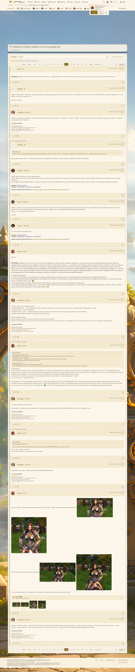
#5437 (110, 201)
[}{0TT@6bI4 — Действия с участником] (122, 112)
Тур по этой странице (94, 12)
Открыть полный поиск (117, 57)
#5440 (110, 299)
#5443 (110, 432)
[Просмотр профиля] (13, 69)
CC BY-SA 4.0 (31, 661)
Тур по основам (101, 12)
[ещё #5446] (123, 487)
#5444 (110, 464)
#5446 (110, 619)
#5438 (110, 225)
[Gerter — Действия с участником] (122, 201)
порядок (20, 186)
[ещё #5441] (123, 294)
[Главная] (16, 2)
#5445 (110, 492)
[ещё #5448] (123, 643)
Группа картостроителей (17, 126)
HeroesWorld (10, 5)
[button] (123, 2)
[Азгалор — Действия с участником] (122, 251)
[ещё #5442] (123, 337)
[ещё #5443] (123, 392)
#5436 (110, 170)
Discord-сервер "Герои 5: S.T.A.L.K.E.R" (20, 129)
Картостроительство (23, 5)
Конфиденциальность (111, 660)
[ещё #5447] (123, 613)
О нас (96, 660)
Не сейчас (106, 12)
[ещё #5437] (123, 164)
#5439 (110, 250)
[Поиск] (103, 2)
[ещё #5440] (123, 245)
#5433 (110, 88)
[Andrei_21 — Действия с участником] (122, 170)
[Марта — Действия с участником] (122, 68)
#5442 (111, 398)
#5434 (110, 111)
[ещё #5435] (123, 106)
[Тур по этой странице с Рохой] (107, 2)
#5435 (110, 144)
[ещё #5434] (123, 82)
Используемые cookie (123, 660)
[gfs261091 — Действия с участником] (122, 88)
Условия (102, 660)
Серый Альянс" (28, 186)
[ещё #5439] (123, 219)
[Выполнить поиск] (107, 56)
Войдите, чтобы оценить (32, 60)
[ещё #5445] (123, 458)
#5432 (110, 68)
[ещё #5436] (123, 136)
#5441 (111, 345)
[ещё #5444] (123, 424)
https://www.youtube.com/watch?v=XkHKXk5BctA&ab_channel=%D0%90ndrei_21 (51, 189)
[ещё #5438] (123, 195)
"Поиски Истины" (37, 186)
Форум (16, 5)
